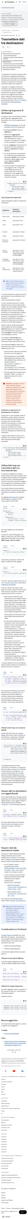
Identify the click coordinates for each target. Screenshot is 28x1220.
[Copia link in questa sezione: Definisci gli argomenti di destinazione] (14, 113)
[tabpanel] (14, 517)
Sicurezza (3, 1084)
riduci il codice (7, 935)
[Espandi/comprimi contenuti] (13, 52)
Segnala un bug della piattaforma (9, 1175)
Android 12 (4, 1149)
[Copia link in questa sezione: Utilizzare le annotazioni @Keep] (25, 958)
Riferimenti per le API (6, 1163)
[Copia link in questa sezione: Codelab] (8, 1030)
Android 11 (3, 1152)
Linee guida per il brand (18, 1208)
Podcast (3, 1094)
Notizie (3, 1089)
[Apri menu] (2, 2)
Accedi (24, 2)
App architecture (8, 7)
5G (2, 1113)
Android (3, 1079)
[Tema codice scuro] (24, 182)
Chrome (3, 1195)
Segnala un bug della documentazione (10, 1177)
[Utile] (16, 35)
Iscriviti (23, 1212)
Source (3, 1086)
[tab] (5, 506)
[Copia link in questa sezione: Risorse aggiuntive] (19, 1021)
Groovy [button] (5, 506)
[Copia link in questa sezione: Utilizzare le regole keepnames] (24, 986)
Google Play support (6, 1180)
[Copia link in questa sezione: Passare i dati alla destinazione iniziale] (20, 851)
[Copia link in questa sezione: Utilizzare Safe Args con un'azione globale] (7, 730)
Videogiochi (4, 1101)
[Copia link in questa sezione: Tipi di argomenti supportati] (22, 198)
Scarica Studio (4, 1166)
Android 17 (4, 1136)
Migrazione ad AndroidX (9, 585)
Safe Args (12, 497)
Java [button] (11, 672)
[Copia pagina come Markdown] (8, 47)
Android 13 (4, 1146)
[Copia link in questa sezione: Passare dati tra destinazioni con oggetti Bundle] (19, 794)
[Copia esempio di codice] (26, 182)
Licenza (8, 1208)
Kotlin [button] (12, 506)
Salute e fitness (5, 1106)
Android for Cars (5, 1127)
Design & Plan (15, 30)
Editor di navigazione (12, 125)
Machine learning (5, 1103)
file (10, 583)
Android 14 (4, 1144)
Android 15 (4, 1141)
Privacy (3, 1111)
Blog (2, 1091)
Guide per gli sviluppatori (7, 1161)
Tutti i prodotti (4, 1202)
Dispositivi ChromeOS (6, 1125)
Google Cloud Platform (7, 1200)
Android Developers (5, 30)
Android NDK (4, 1168)
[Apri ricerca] (17, 2)
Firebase (3, 1197)
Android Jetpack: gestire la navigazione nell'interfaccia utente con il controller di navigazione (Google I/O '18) (15, 1043)
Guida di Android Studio (7, 1158)
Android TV (4, 1130)
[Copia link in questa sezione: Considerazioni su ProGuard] (2, 932)
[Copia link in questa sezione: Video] (7, 1038)
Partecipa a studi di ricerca (7, 1182)
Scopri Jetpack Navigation (11, 1033)
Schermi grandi (5, 1120)
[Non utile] (19, 35)
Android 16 (4, 1139)
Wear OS (3, 1122)
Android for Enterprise (6, 1081)
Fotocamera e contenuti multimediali (10, 1108)
